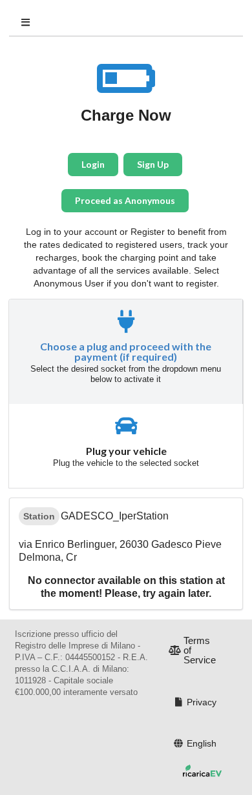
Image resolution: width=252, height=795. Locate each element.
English (201, 743)
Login (93, 164)
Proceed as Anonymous (125, 200)
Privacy (201, 702)
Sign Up (153, 164)
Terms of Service (200, 650)
